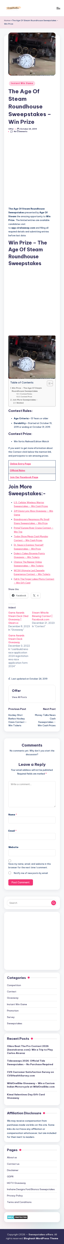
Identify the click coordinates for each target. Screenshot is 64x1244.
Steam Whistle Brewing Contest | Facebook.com (42, 616)
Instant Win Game (22, 83)
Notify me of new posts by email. (31, 873)
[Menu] (58, 8)
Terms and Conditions (19, 1202)
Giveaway (13, 997)
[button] (19, 697)
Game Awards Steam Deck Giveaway (16, 639)
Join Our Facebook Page (24, 477)
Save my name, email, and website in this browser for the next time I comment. (29, 866)
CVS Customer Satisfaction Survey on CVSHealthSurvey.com (30, 1073)
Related (20, 403)
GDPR (10, 1176)
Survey (11, 1017)
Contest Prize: (26, 397)
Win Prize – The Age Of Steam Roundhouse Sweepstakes (27, 389)
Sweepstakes (14, 1023)
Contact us (13, 1163)
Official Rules (17, 470)
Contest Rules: (26, 394)
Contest (11, 991)
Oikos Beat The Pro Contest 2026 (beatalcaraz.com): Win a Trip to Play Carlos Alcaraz (30, 1050)
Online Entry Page (20, 463)
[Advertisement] (32, 172)
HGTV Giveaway (16, 1183)
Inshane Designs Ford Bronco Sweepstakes (31, 1189)
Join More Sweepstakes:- (25, 399)
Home (7, 20)
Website (13, 847)
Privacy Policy (15, 1195)
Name (12, 814)
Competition (14, 985)
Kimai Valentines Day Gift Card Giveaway (26, 1096)
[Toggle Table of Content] (48, 383)
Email (12, 830)
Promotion (13, 1010)
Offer (16, 691)
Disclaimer (12, 1170)
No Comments (20, 131)
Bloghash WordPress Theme (41, 1238)
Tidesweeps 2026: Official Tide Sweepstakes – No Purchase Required (30, 1062)
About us (12, 1157)
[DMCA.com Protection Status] (17, 1216)
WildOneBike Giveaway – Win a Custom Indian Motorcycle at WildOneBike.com (31, 1085)
